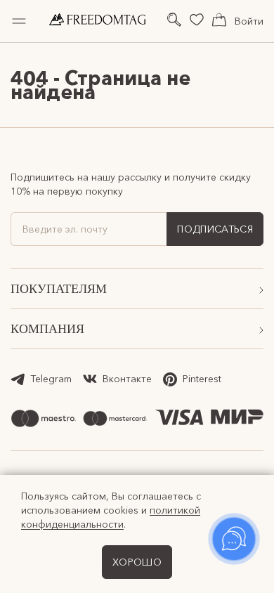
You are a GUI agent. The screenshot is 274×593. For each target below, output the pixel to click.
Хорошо (137, 562)
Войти (249, 21)
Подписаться (215, 229)
